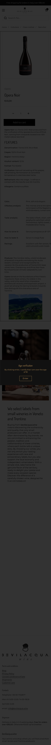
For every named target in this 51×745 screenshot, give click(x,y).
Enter (25, 378)
